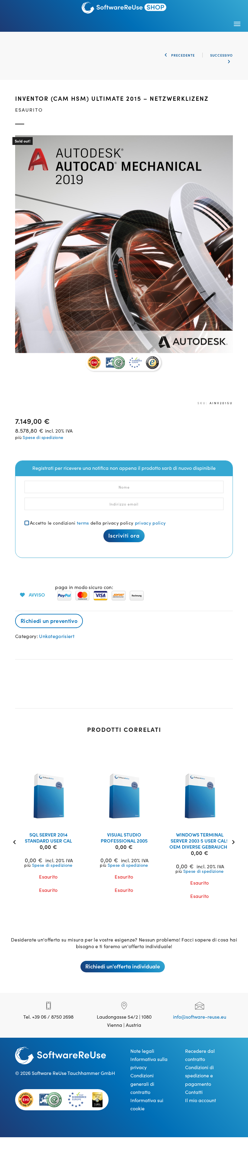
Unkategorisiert (56, 636)
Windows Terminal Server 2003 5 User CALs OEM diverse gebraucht (199, 840)
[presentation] (16, 841)
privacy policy (150, 522)
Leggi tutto (52, 819)
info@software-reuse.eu (199, 1016)
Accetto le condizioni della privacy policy (98, 522)
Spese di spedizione (43, 437)
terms (83, 522)
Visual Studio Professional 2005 (124, 837)
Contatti (194, 1092)
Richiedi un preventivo (49, 620)
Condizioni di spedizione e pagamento (199, 1075)
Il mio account (200, 1100)
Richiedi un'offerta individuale (122, 966)
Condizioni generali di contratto (142, 1083)
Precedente (182, 55)
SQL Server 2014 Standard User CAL (48, 837)
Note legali (142, 1050)
